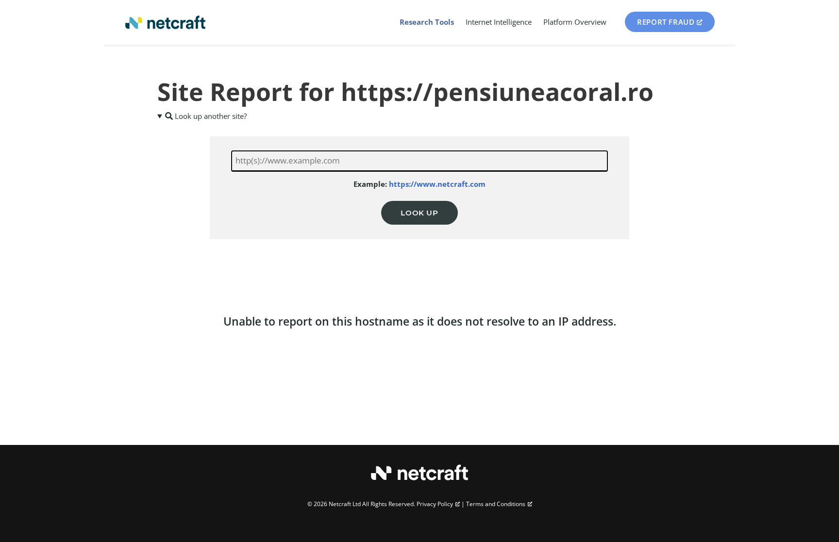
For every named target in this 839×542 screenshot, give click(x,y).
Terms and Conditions (495, 504)
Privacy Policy (435, 504)
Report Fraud (665, 22)
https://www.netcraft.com (437, 184)
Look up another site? (210, 116)
